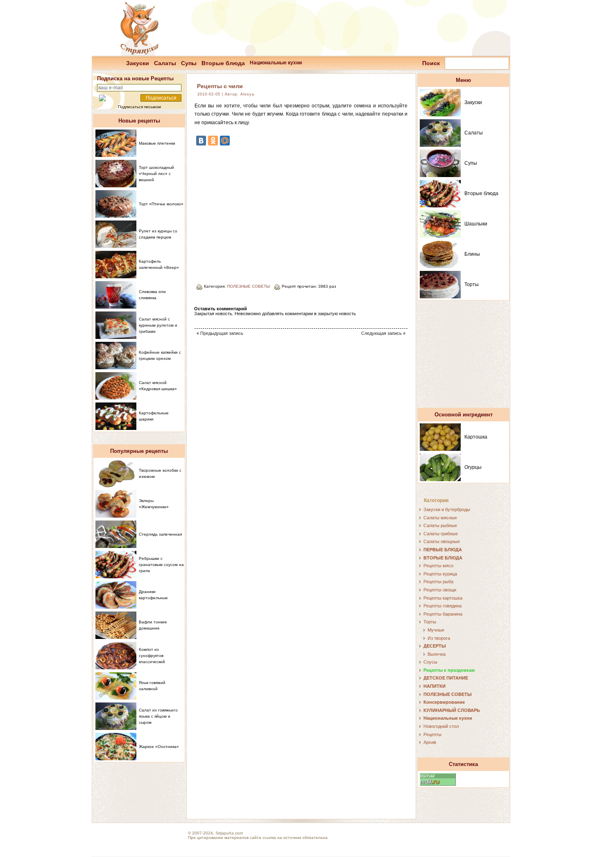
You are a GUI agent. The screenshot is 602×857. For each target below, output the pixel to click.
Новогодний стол (441, 726)
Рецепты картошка (442, 598)
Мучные (436, 629)
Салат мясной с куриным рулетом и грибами (158, 325)
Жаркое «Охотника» (159, 746)
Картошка (475, 437)
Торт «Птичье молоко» (161, 204)
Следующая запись (381, 333)
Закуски (137, 63)
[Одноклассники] (213, 140)
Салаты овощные (441, 541)
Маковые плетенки (157, 143)
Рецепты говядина (442, 605)
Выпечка (437, 654)
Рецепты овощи (439, 589)
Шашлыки (475, 224)
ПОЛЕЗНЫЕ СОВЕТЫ (248, 286)
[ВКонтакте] (201, 140)
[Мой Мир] (225, 140)
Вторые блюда (223, 63)
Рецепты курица (440, 573)
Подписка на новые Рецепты (135, 78)
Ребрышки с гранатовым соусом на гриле (161, 564)
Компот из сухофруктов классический (152, 655)
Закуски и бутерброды (446, 509)
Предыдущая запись (221, 333)
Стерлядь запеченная (160, 534)
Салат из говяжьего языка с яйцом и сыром (158, 716)
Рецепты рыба (438, 581)
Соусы (430, 661)
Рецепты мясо (438, 565)
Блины (472, 254)
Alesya (247, 94)
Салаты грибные (440, 533)
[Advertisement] (263, 211)
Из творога (439, 638)
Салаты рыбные (440, 525)
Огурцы (473, 467)
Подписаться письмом (139, 107)
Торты (471, 284)
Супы (189, 63)
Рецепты (432, 734)
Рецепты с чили (220, 86)
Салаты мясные (440, 517)
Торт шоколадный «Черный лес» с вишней (156, 173)
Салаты (165, 63)
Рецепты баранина (442, 613)
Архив (429, 742)
